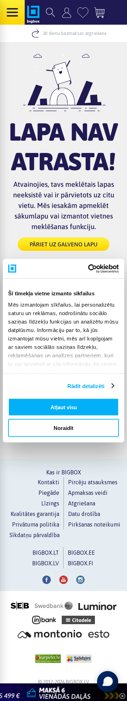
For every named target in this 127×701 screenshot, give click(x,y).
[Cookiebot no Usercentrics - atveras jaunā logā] (89, 268)
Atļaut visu (63, 407)
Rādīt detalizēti (86, 386)
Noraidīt (63, 428)
